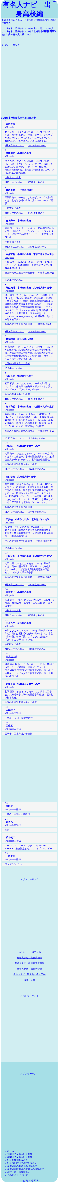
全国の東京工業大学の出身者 (20, 272)
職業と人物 (29, 980)
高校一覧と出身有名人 (18, 1172)
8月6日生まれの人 (14, 615)
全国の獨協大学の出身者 (17, 394)
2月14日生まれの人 (14, 649)
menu (55, 1)
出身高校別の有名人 (11, 20)
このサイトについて (17, 1175)
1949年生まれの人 (14, 280)
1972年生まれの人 (35, 213)
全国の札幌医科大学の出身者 (20, 431)
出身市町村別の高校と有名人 (22, 1163)
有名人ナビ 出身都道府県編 (29, 963)
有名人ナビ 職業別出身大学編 (29, 974)
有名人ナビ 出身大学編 (29, 969)
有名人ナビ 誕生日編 (29, 952)
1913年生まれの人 (35, 615)
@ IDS (34, 1180)
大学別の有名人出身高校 (19, 1154)
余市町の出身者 (13, 644)
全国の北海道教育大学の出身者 (21, 464)
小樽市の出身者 (13, 177)
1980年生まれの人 (35, 182)
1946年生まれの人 (37, 438)
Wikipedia (9, 127)
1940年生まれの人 (14, 548)
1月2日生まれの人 (14, 182)
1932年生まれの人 (37, 584)
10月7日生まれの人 (14, 438)
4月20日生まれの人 (14, 331)
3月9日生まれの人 (14, 213)
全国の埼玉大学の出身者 (17, 363)
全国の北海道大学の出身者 (18, 324)
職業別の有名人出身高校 (19, 1157)
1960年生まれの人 (37, 246)
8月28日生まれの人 (14, 246)
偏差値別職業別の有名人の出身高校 (25, 1169)
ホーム (10, 1151)
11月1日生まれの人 (14, 469)
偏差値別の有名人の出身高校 (22, 1166)
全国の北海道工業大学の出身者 (21, 702)
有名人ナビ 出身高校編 (29, 957)
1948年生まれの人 (14, 368)
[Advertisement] (29, 76)
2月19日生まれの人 (14, 584)
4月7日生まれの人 (14, 399)
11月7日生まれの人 (14, 512)
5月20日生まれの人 (14, 145)
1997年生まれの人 (37, 145)
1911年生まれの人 (37, 649)
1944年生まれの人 (37, 469)
